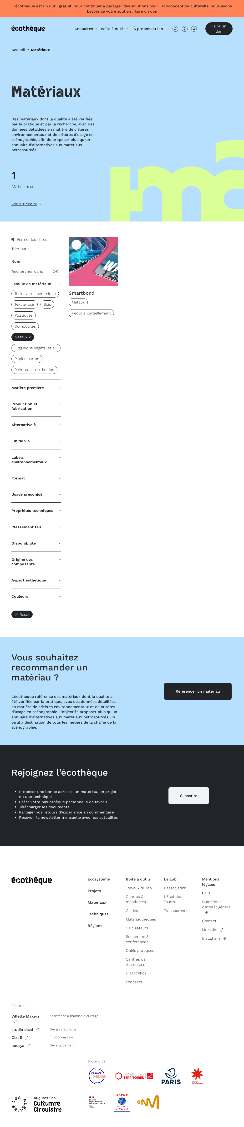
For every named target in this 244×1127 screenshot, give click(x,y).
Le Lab (170, 879)
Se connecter (194, 29)
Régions (95, 925)
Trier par (19, 249)
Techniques (98, 914)
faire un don (146, 11)
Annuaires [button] (84, 28)
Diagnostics (136, 973)
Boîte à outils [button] (114, 28)
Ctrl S (16, 1037)
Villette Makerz (25, 1016)
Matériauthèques (141, 919)
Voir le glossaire (24, 204)
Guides (132, 910)
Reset (25, 614)
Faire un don (218, 29)
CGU (206, 893)
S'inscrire (188, 795)
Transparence (176, 910)
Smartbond (82, 293)
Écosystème (99, 879)
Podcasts (134, 982)
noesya (17, 1045)
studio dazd (22, 1029)
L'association (175, 888)
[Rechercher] (175, 29)
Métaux (78, 302)
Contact (209, 921)
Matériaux (97, 902)
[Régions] (185, 29)
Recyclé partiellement (91, 313)
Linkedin (209, 929)
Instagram (211, 938)
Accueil (18, 49)
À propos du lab (148, 28)
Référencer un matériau (198, 691)
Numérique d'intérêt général (216, 904)
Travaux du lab (139, 888)
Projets (94, 891)
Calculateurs (137, 928)
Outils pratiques (140, 950)
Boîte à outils (138, 879)
